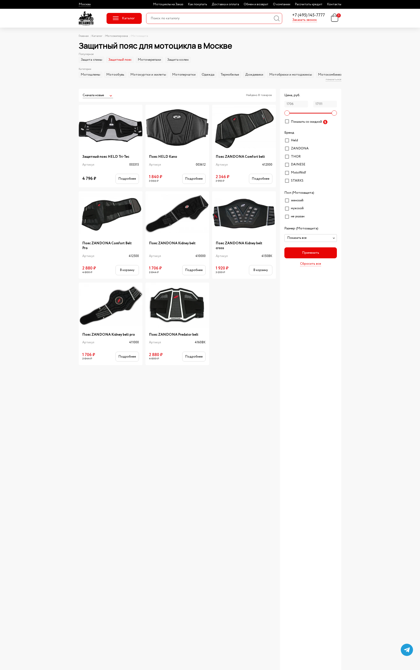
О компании (281, 4)
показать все (333, 79)
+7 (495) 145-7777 (308, 15)
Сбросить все (310, 264)
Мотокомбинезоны (333, 74)
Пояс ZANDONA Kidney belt (172, 243)
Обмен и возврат (256, 4)
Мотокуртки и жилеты (148, 74)
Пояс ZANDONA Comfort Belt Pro (107, 246)
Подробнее (127, 178)
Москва (85, 4)
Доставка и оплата (225, 4)
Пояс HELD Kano (163, 156)
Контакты (334, 4)
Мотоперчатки (184, 74)
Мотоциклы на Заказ (168, 4)
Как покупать (197, 4)
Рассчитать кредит (308, 4)
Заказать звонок (304, 20)
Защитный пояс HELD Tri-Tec (105, 156)
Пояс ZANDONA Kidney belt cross (239, 246)
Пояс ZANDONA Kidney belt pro (108, 334)
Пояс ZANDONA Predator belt (173, 334)
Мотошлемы (90, 74)
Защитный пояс (120, 59)
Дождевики (254, 74)
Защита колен (178, 59)
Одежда (208, 74)
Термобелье (229, 74)
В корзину (127, 270)
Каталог (128, 18)
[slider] (287, 113)
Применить (310, 252)
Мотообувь (115, 74)
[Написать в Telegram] (407, 650)
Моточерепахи (149, 59)
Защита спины (91, 59)
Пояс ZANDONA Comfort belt (240, 156)
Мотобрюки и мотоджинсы (290, 74)
